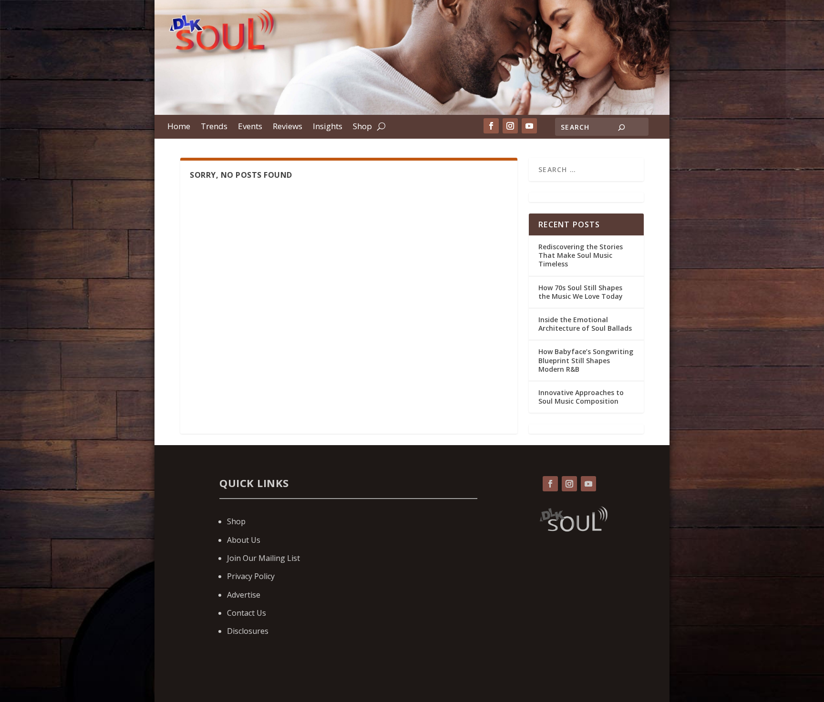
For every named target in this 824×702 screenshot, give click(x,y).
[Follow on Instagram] (510, 125)
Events (250, 127)
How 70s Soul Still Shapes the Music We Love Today (580, 292)
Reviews (287, 127)
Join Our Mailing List (263, 558)
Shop (362, 127)
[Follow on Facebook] (491, 125)
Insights (327, 127)
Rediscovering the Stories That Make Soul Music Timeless (580, 255)
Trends (214, 127)
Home (178, 127)
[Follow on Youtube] (529, 125)
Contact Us (246, 613)
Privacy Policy (251, 576)
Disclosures (247, 631)
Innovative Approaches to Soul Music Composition (581, 397)
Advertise (243, 595)
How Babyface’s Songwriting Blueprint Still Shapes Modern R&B (585, 360)
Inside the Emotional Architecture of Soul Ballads (585, 324)
